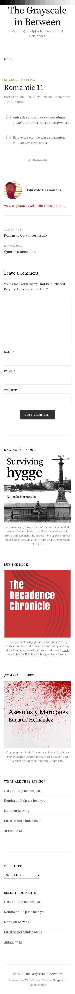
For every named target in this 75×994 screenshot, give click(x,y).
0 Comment (15, 102)
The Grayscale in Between (37, 16)
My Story (28, 79)
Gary (7, 791)
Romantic (40, 160)
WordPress (32, 980)
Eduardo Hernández (18, 821)
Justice (9, 831)
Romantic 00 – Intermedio (25, 235)
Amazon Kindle (50, 761)
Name (9, 352)
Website (10, 390)
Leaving (23, 811)
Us (40, 821)
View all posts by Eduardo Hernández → (34, 206)
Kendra (9, 800)
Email (9, 371)
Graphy (58, 980)
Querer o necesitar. (20, 251)
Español (10, 79)
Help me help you (28, 791)
